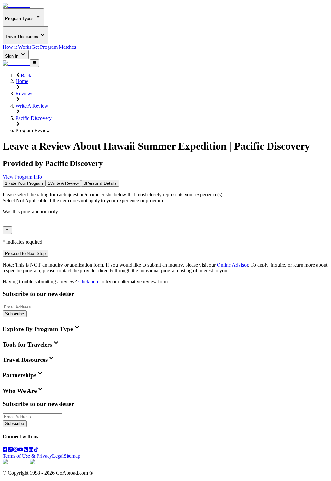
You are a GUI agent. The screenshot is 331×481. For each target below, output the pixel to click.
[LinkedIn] (31, 450)
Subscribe (14, 313)
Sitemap (72, 456)
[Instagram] (15, 450)
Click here (88, 281)
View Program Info (22, 177)
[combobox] (32, 223)
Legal (58, 456)
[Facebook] (5, 450)
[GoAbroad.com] (16, 5)
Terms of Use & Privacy (27, 456)
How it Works (17, 47)
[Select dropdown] (7, 230)
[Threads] (10, 450)
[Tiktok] (36, 450)
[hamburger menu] (34, 63)
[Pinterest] (25, 450)
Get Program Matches (53, 47)
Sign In (12, 56)
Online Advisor (232, 264)
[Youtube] (20, 450)
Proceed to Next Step (25, 253)
